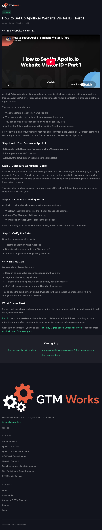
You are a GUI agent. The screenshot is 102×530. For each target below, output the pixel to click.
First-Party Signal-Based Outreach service (61, 327)
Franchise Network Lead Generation (19, 466)
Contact (5, 505)
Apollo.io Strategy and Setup (15, 451)
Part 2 (5, 318)
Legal (4, 510)
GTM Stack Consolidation (14, 456)
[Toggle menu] (98, 5)
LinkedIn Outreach (10, 461)
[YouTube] (8, 428)
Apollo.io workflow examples (16, 331)
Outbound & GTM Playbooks (15, 500)
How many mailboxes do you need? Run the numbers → (67, 350)
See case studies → (51, 355)
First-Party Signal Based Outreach (18, 471)
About (5, 490)
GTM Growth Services (12, 476)
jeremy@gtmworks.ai (12, 422)
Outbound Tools (9, 441)
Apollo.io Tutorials (10, 446)
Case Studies (8, 495)
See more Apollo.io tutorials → (22, 350)
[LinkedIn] (3, 428)
